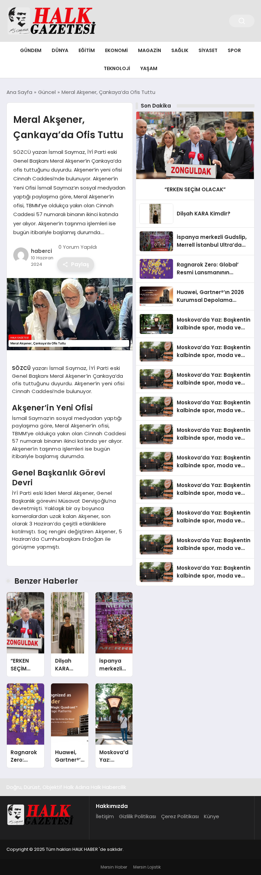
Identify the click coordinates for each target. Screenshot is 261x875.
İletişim (105, 816)
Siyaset (208, 50)
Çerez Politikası (180, 816)
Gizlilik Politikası (137, 816)
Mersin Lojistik (147, 867)
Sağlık (179, 50)
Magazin (149, 50)
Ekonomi (116, 50)
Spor (234, 50)
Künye (211, 816)
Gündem (30, 50)
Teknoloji (117, 68)
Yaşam (148, 68)
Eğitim (87, 50)
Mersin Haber (114, 867)
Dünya (60, 50)
